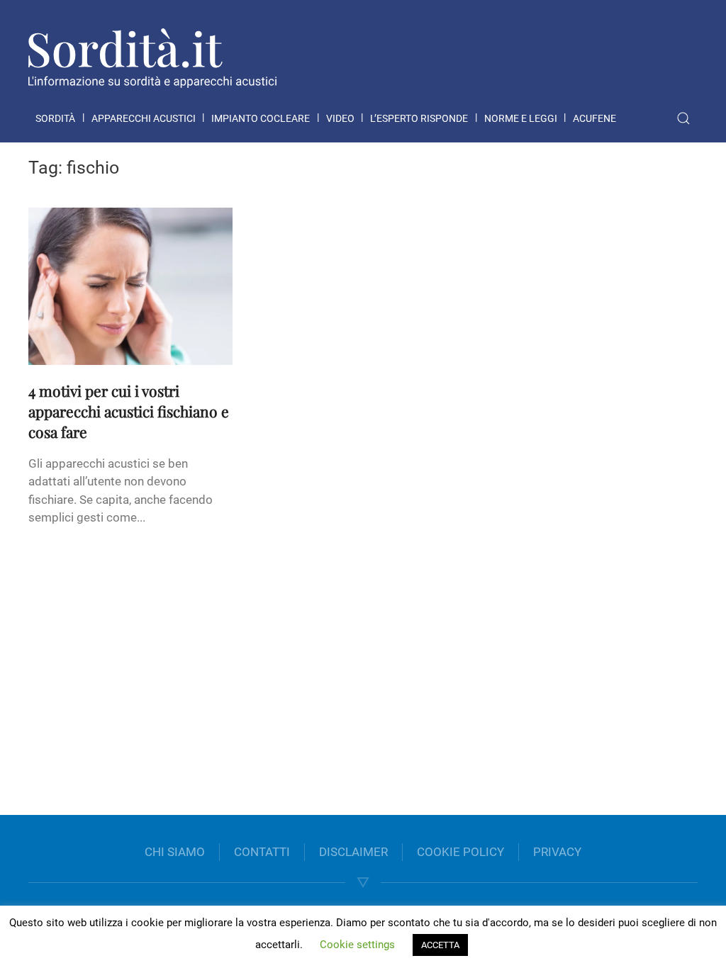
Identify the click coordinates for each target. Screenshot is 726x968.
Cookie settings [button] (357, 944)
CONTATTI (262, 852)
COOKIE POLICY (460, 852)
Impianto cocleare (260, 118)
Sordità (55, 118)
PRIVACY (557, 852)
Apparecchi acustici (143, 118)
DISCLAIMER (353, 852)
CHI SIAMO (175, 852)
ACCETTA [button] (440, 945)
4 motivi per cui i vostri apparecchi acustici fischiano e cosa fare (128, 411)
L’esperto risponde (419, 118)
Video (340, 118)
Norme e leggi (520, 118)
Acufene (594, 118)
